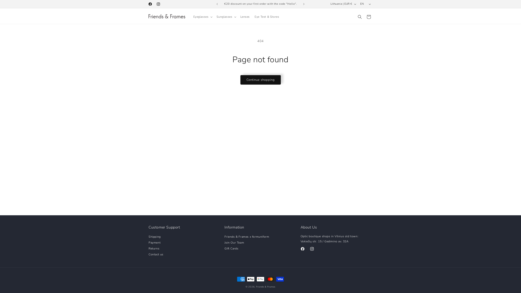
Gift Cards (231, 248)
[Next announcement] (303, 4)
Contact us (156, 254)
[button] (202, 17)
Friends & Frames (265, 286)
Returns (154, 248)
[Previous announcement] (217, 4)
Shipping (155, 236)
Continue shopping (260, 80)
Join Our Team (234, 242)
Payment (155, 242)
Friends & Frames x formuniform (246, 236)
